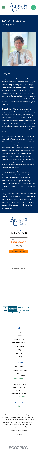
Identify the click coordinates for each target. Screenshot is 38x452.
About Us (19, 335)
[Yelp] (19, 406)
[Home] (18, 7)
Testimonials (19, 346)
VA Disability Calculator (19, 343)
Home (19, 332)
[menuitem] (19, 434)
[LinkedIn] (24, 406)
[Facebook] (14, 406)
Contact (19, 353)
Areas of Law (19, 339)
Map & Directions (19, 379)
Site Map (19, 356)
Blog (19, 350)
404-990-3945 (19, 232)
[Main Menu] (3, 7)
